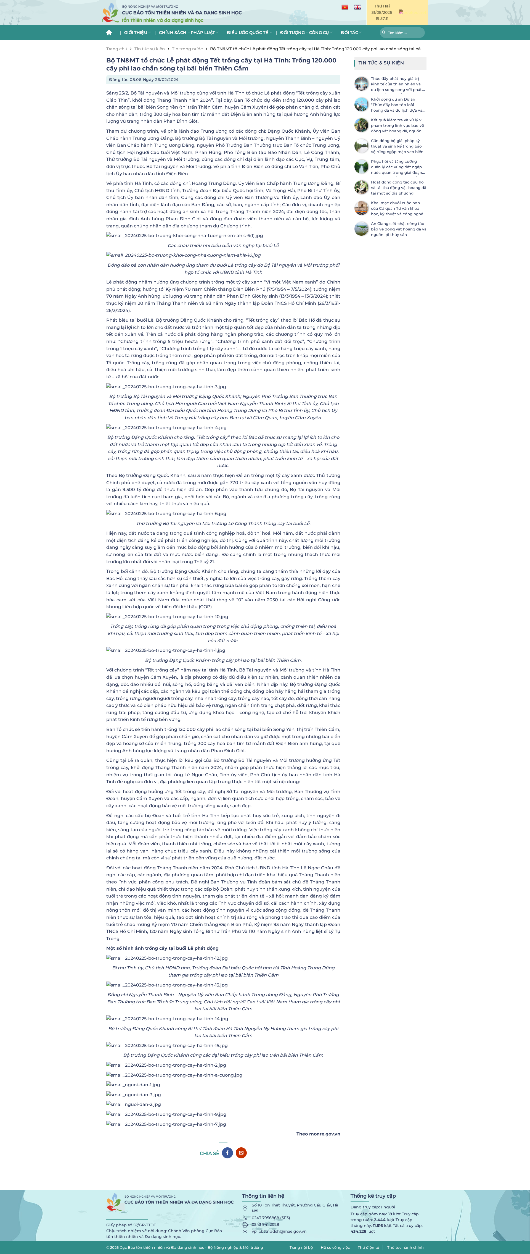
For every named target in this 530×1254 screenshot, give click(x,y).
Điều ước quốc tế (247, 32)
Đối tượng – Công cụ (304, 32)
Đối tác (349, 32)
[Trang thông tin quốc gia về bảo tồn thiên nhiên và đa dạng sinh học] (198, 12)
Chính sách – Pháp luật (187, 32)
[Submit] (383, 33)
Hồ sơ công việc (335, 1247)
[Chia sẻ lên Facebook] (227, 1152)
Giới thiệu (135, 32)
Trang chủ (111, 32)
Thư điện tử (368, 1247)
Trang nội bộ (301, 1247)
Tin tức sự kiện (149, 48)
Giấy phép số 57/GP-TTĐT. (131, 1224)
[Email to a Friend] (241, 1152)
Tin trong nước (187, 48)
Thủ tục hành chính (405, 1247)
